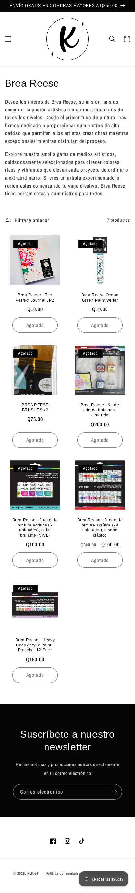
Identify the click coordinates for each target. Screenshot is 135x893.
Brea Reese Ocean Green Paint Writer (100, 298)
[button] (8, 39)
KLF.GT (33, 873)
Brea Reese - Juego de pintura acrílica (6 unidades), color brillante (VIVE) (35, 528)
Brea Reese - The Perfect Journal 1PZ (35, 298)
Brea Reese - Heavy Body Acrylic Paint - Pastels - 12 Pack (35, 645)
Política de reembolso (63, 873)
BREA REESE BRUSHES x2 (35, 407)
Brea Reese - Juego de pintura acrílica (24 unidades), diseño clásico (100, 528)
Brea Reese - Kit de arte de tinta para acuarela (100, 410)
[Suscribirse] (114, 792)
